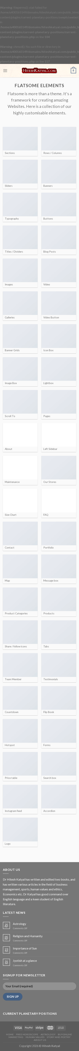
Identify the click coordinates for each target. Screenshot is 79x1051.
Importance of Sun (25, 948)
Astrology (19, 923)
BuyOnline (65, 1034)
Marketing (16, 1037)
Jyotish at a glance (25, 960)
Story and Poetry (58, 1037)
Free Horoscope (27, 1034)
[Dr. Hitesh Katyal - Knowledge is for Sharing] (39, 70)
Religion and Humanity (28, 936)
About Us (40, 1040)
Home (10, 1034)
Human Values (35, 1037)
